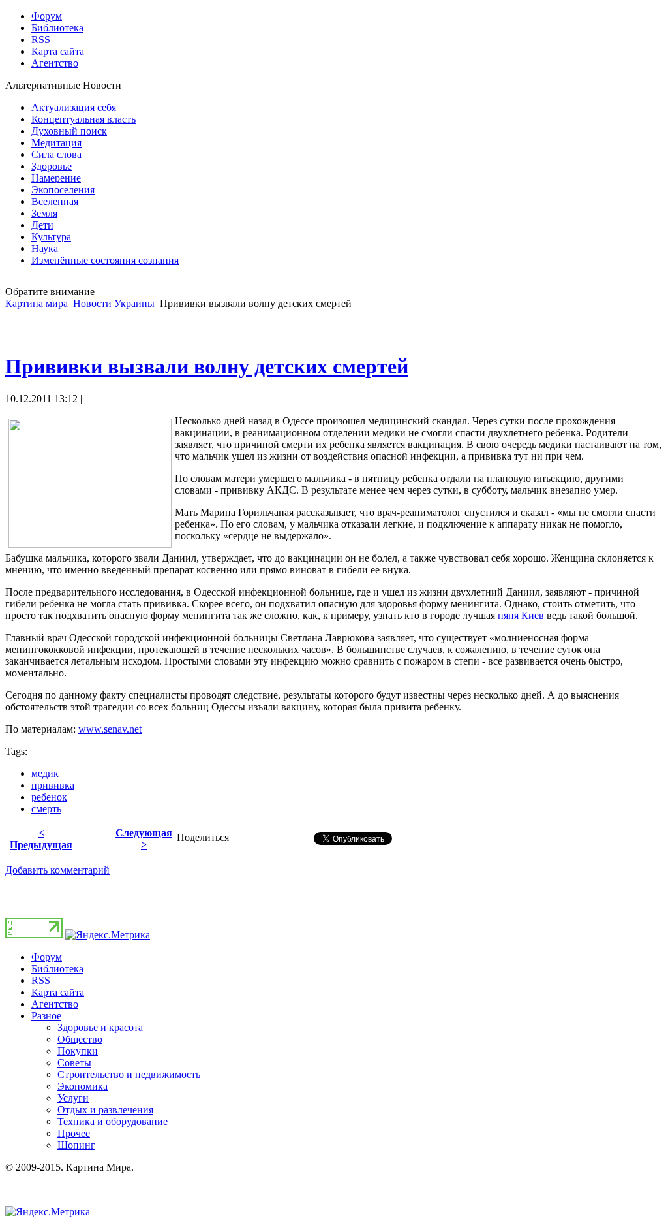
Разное (46, 1015)
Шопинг (76, 1145)
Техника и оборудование (112, 1121)
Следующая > (143, 838)
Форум (46, 956)
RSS (40, 980)
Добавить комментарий (57, 870)
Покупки (77, 1050)
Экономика (82, 1086)
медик (45, 773)
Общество (79, 1039)
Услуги (73, 1098)
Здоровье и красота (100, 1027)
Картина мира (36, 303)
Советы (74, 1062)
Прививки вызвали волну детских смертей (206, 366)
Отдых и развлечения (105, 1109)
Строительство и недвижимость (128, 1074)
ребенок (49, 796)
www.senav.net (110, 729)
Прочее (73, 1133)
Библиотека (57, 968)
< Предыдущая (41, 838)
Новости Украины (114, 303)
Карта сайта (57, 992)
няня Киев (521, 615)
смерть (46, 808)
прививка (52, 785)
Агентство (54, 1003)
